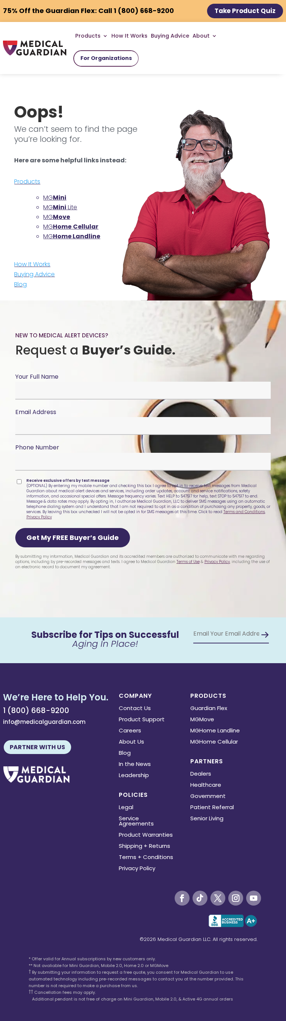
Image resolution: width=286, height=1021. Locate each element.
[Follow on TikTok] (200, 898)
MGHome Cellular (214, 742)
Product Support (142, 720)
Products (27, 181)
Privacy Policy (39, 517)
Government (208, 796)
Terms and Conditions (244, 512)
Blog (20, 284)
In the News (135, 764)
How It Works (129, 35)
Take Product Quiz (245, 10)
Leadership (134, 776)
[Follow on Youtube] (253, 898)
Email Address (35, 412)
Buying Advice (170, 35)
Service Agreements (136, 821)
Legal (126, 808)
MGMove (202, 720)
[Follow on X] (217, 898)
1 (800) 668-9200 (36, 710)
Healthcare (205, 785)
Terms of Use (188, 561)
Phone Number (37, 447)
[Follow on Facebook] (182, 898)
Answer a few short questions (144, 193)
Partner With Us (37, 747)
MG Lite (60, 207)
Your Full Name (36, 376)
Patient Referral (212, 808)
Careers (130, 731)
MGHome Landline (215, 731)
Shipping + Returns (144, 846)
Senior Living (206, 819)
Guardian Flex (208, 709)
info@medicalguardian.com (44, 722)
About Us (131, 742)
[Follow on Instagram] (235, 898)
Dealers (200, 774)
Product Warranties (146, 835)
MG (54, 197)
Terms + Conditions (146, 858)
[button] (72, 537)
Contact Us (135, 709)
